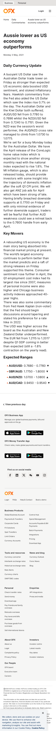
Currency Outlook (37, 557)
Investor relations (37, 657)
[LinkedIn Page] (17, 475)
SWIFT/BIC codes (12, 578)
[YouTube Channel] (37, 475)
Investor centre (36, 644)
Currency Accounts (12, 541)
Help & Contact (26, 500)
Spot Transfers (11, 532)
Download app (10, 601)
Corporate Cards (11, 523)
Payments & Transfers (14, 519)
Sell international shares (14, 630)
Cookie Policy (38, 728)
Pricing (32, 539)
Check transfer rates (13, 592)
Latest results (35, 648)
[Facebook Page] (10, 475)
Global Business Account (15, 515)
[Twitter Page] (23, 475)
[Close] (43, 713)
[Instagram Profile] (44, 475)
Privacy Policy (10, 657)
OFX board (9, 667)
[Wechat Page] (30, 475)
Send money (10, 596)
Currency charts (11, 574)
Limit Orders (10, 536)
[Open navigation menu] (50, 11)
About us (8, 644)
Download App (35, 543)
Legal (7, 648)
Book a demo (41, 500)
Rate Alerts (9, 570)
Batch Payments (36, 530)
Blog (31, 566)
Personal (22, 3)
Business (9, 3)
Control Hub (34, 515)
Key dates (34, 653)
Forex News (34, 561)
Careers (8, 676)
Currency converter (13, 557)
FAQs (14, 500)
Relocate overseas (12, 612)
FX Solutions (10, 528)
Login (41, 11)
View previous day (15, 404)
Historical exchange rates (15, 566)
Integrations (34, 535)
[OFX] (9, 11)
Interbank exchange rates (15, 561)
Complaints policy (12, 653)
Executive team (11, 672)
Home (6, 19)
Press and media (36, 596)
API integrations (36, 592)
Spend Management (37, 519)
